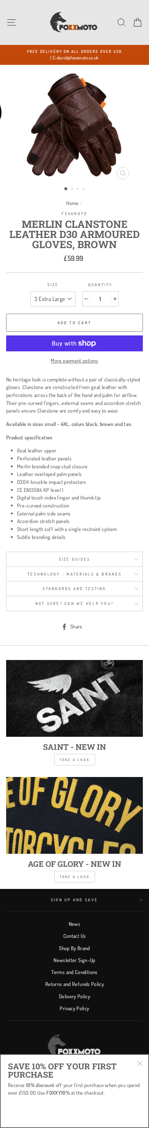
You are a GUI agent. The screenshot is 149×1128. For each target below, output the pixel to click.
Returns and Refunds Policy (74, 984)
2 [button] (72, 189)
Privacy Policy (74, 1008)
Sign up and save (74, 899)
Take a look (75, 759)
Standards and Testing (74, 588)
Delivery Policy (74, 996)
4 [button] (84, 189)
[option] (74, 55)
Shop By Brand (74, 948)
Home (72, 203)
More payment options (74, 360)
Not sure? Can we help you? (74, 603)
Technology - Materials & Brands (74, 574)
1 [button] (66, 189)
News (74, 923)
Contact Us (74, 935)
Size (53, 284)
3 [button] (78, 189)
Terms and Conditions (74, 972)
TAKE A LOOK (75, 876)
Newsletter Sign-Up (74, 960)
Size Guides (74, 559)
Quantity (100, 284)
